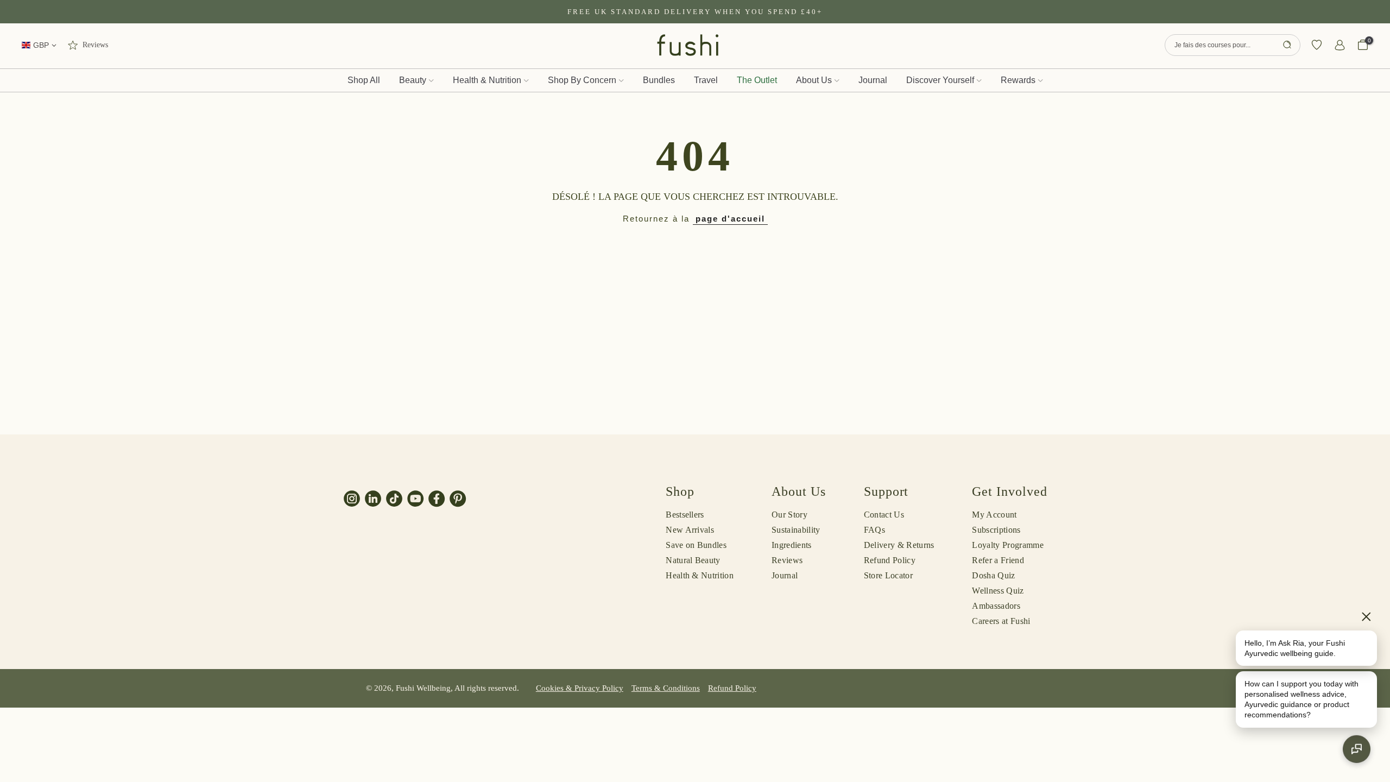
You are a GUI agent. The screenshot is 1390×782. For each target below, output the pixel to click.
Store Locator (888, 575)
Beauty (412, 80)
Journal (872, 80)
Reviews (787, 560)
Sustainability (796, 529)
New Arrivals (690, 529)
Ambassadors (996, 605)
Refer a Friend (997, 560)
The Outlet (757, 80)
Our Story (789, 514)
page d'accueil (730, 218)
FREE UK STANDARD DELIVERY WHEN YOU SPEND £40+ (695, 12)
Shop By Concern (582, 80)
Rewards (1018, 80)
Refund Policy (889, 560)
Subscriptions (996, 529)
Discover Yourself (940, 80)
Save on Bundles (696, 545)
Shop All (364, 80)
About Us (814, 80)
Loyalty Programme (1007, 545)
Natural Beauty (693, 560)
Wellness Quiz (997, 590)
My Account (994, 514)
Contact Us (884, 514)
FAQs (874, 529)
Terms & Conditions (665, 688)
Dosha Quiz (993, 575)
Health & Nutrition (487, 80)
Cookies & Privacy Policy (579, 688)
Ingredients (792, 545)
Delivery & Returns (899, 545)
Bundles (659, 80)
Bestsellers (685, 514)
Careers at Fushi (1001, 621)
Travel (706, 80)
